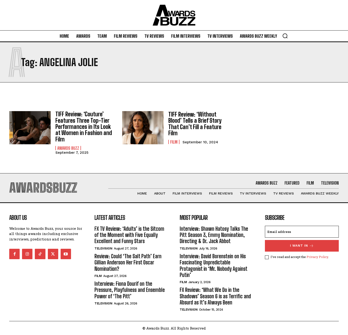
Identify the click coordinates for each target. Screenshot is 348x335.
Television (103, 248)
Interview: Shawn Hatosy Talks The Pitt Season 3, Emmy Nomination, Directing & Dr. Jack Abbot (214, 235)
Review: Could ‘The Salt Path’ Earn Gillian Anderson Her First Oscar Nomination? (127, 262)
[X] (53, 254)
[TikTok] (40, 254)
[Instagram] (27, 254)
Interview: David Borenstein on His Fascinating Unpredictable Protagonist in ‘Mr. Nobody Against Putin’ (213, 265)
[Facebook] (14, 254)
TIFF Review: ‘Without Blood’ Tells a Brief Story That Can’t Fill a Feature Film (195, 123)
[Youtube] (66, 254)
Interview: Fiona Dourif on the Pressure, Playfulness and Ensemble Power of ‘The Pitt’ (129, 290)
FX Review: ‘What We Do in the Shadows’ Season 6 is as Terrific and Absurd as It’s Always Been (215, 296)
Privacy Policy (317, 257)
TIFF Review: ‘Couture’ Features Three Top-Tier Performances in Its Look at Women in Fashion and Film (83, 127)
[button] (285, 35)
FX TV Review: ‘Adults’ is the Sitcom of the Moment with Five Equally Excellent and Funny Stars (129, 235)
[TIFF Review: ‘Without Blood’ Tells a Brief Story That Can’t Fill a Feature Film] (143, 127)
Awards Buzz (68, 148)
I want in (299, 245)
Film (174, 142)
